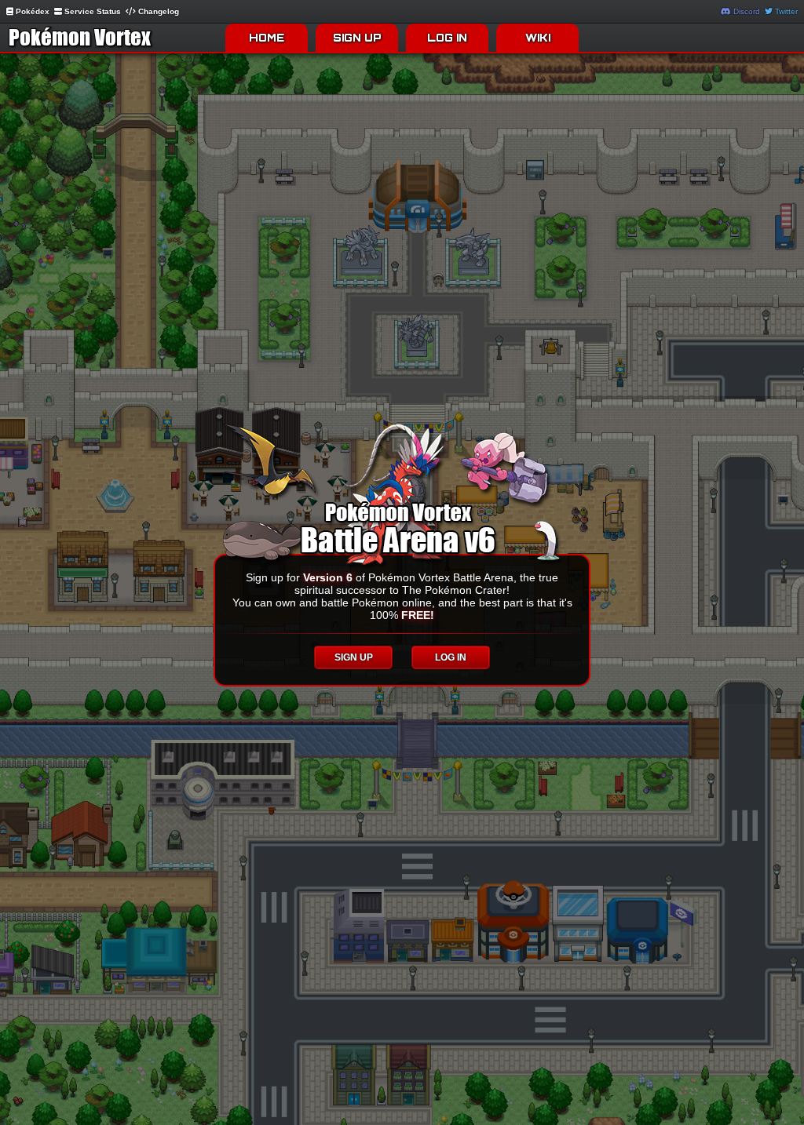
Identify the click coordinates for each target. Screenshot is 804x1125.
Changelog (157, 11)
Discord (745, 11)
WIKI (537, 37)
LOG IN (447, 37)
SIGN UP (357, 37)
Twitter (785, 11)
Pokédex (31, 11)
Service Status (91, 11)
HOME (266, 37)
